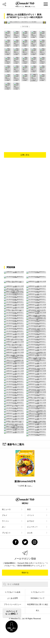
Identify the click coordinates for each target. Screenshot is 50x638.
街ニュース (6, 509)
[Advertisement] (25, 116)
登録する (25, 573)
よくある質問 (12, 598)
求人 (37, 610)
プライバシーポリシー (12, 604)
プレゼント (6, 533)
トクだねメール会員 (12, 592)
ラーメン (5, 521)
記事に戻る (25, 155)
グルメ (4, 515)
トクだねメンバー (38, 592)
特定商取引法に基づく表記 (37, 604)
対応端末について (38, 598)
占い (3, 527)
